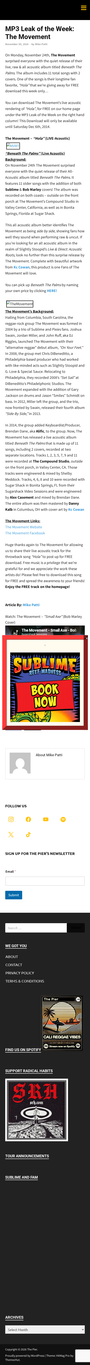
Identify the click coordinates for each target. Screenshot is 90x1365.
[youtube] (45, 819)
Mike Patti (41, 44)
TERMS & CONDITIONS (24, 981)
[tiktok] (28, 834)
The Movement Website (23, 527)
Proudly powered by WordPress (24, 1355)
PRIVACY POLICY (19, 973)
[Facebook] (28, 819)
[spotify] (63, 819)
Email (10, 871)
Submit (13, 895)
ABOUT (11, 956)
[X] (11, 834)
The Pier (32, 1349)
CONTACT (13, 964)
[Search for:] (45, 928)
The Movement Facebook (25, 533)
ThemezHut (12, 1360)
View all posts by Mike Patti (56, 766)
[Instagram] (11, 819)
